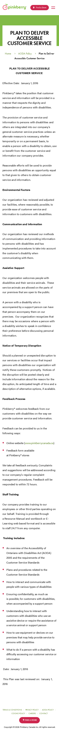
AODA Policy (25, 53)
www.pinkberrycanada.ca (39, 443)
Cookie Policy (18, 713)
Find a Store (40, 7)
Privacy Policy (32, 709)
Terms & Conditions (12, 709)
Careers (32, 713)
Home (8, 53)
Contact (43, 713)
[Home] (16, 7)
